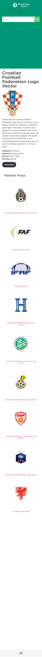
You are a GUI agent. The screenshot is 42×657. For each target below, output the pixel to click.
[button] (21, 11)
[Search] (37, 19)
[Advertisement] (21, 46)
